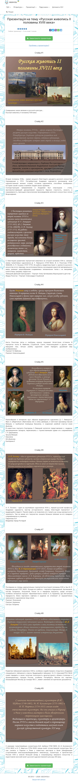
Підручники (43, 7)
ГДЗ (8, 7)
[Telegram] (61, 30)
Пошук (10, 12)
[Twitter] (53, 30)
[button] (39, 38)
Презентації (30, 7)
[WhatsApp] (58, 30)
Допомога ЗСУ (57, 7)
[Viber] (56, 30)
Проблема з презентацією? (39, 45)
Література (17, 7)
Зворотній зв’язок (38, 780)
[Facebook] (50, 30)
